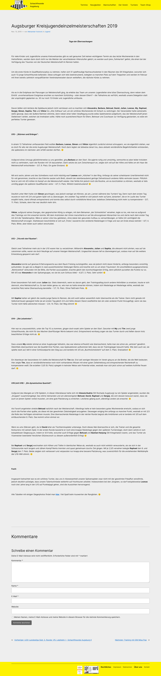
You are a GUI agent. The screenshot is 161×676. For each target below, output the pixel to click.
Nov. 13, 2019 (16, 32)
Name (14, 586)
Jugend (47, 32)
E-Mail (15, 596)
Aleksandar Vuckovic (35, 32)
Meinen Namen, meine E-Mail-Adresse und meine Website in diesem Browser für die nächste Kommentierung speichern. (67, 617)
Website (15, 607)
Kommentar (17, 560)
